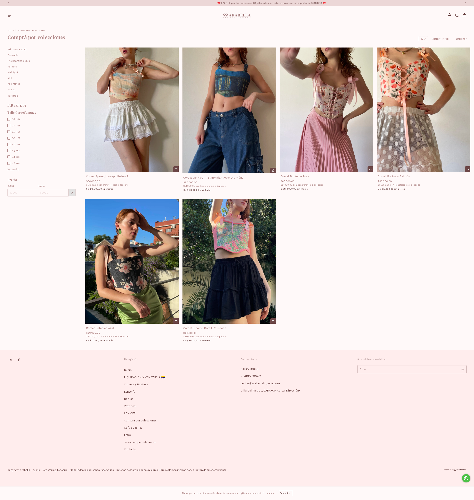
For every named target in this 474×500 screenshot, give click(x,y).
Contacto (130, 449)
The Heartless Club (18, 60)
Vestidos (130, 406)
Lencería (129, 391)
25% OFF (130, 413)
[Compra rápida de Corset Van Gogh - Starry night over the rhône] (273, 170)
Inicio (10, 30)
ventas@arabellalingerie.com (260, 383)
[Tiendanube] (455, 470)
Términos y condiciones (140, 442)
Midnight (12, 72)
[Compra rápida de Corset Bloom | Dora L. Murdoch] (273, 321)
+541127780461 (251, 376)
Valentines (13, 83)
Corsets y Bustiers (136, 384)
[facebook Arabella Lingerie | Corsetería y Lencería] (18, 360)
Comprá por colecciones (140, 420)
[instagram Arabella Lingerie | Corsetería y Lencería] (10, 360)
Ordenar (461, 38)
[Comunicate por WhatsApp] (466, 478)
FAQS (127, 435)
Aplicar (72, 192)
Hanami (12, 66)
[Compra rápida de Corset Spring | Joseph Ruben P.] (176, 169)
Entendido (285, 493)
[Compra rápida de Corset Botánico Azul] (176, 321)
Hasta (41, 186)
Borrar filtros (440, 38)
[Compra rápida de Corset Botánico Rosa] (370, 169)
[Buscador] (457, 15)
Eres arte (12, 55)
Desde (10, 186)
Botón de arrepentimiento (210, 470)
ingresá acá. (184, 470)
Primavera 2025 (16, 49)
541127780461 (250, 369)
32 (422, 39)
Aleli (9, 78)
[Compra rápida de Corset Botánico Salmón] (467, 169)
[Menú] (9, 15)
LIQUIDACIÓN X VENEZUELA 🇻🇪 (144, 377)
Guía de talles (133, 427)
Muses (11, 89)
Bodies (128, 399)
